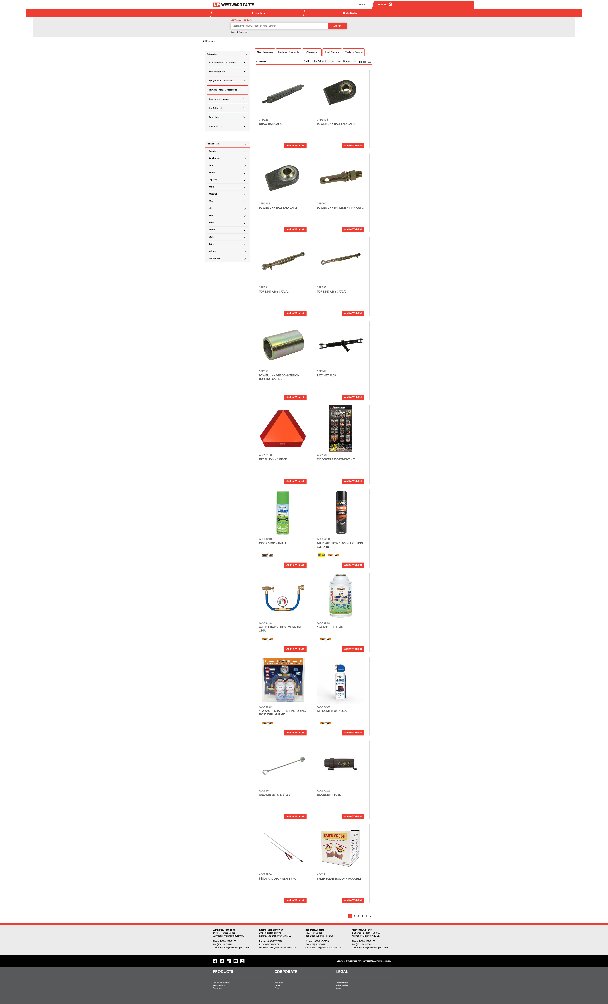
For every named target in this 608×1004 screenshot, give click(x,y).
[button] (265, 52)
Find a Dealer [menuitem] (350, 13)
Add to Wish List (295, 145)
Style (228, 237)
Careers (278, 985)
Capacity (228, 180)
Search (337, 26)
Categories (227, 54)
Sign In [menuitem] (362, 4)
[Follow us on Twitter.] (222, 961)
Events (277, 988)
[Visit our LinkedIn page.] (228, 961)
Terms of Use (342, 983)
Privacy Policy (342, 985)
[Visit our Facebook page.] (215, 961)
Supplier (228, 151)
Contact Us (341, 988)
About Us (279, 983)
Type (228, 244)
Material (228, 194)
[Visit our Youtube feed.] (235, 961)
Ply (228, 209)
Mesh (228, 201)
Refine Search (227, 144)
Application (228, 159)
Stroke (228, 230)
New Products (219, 985)
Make (228, 187)
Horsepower (228, 259)
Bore (228, 166)
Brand (228, 173)
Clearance (217, 988)
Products (259, 13)
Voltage (228, 252)
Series (228, 223)
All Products (209, 41)
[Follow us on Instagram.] (242, 961)
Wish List (385, 4)
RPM (228, 216)
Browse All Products (221, 983)
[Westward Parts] (233, 5)
